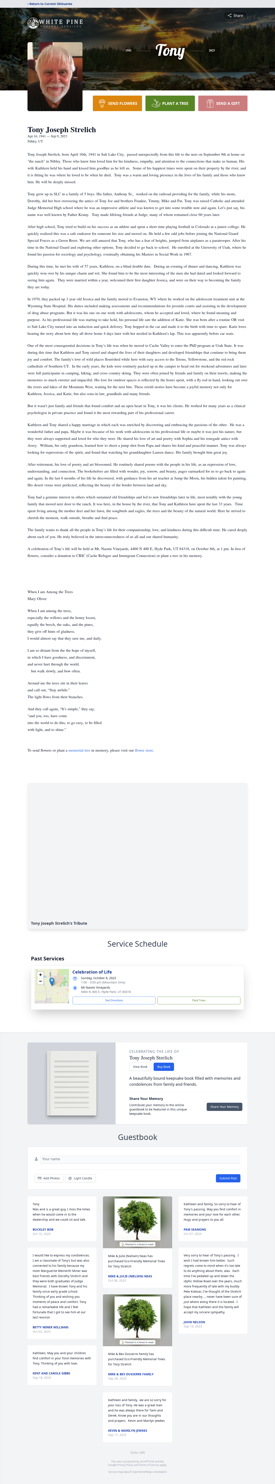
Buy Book (163, 1067)
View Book (140, 1067)
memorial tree (79, 750)
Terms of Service (149, 1465)
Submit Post (228, 1178)
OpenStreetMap (142, 1472)
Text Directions (114, 1000)
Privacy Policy (125, 1465)
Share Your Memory (224, 1107)
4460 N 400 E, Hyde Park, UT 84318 (106, 992)
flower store (144, 750)
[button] (52, 981)
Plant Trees (199, 1000)
